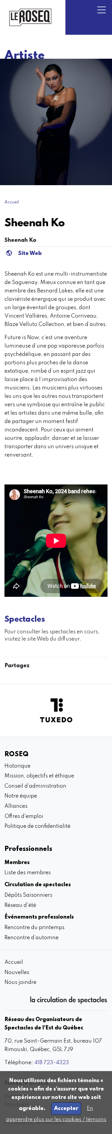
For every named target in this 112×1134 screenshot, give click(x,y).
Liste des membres (27, 872)
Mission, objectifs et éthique (39, 776)
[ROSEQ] (30, 17)
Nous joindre (20, 982)
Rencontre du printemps (34, 927)
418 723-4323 (51, 1062)
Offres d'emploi (23, 816)
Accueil (11, 202)
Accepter (66, 1108)
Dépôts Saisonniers (28, 895)
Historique (17, 766)
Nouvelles (16, 972)
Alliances (15, 806)
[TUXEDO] (56, 710)
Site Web (30, 253)
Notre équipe (20, 796)
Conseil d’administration (35, 786)
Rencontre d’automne (31, 937)
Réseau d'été (20, 905)
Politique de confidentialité (37, 826)
